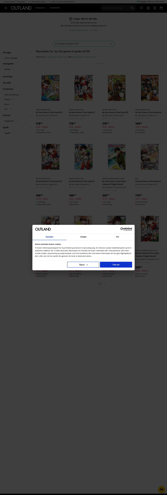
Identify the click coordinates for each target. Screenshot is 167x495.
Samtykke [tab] (49, 237)
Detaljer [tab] (83, 237)
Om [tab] (117, 237)
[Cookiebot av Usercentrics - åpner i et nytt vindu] (122, 229)
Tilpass (82, 265)
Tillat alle (116, 265)
